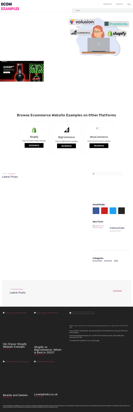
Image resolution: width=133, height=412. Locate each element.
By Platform (108, 4)
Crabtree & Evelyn (117, 228)
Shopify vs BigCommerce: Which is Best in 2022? (47, 350)
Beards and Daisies (15, 395)
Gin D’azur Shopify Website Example (15, 345)
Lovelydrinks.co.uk (46, 394)
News (129, 4)
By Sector (119, 4)
